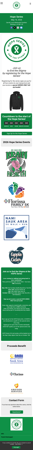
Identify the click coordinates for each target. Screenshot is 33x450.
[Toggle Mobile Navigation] (1, 3)
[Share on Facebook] (11, 27)
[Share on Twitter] (14, 27)
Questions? (16, 412)
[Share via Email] (18, 27)
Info (2, 434)
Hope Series (16, 16)
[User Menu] (30, 3)
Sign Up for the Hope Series (17, 133)
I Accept (16, 447)
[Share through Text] (21, 27)
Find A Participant (7, 437)
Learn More (18, 444)
